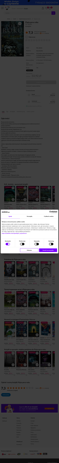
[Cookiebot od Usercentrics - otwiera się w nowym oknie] (50, 212)
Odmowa (29, 250)
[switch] (22, 244)
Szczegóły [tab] (29, 216)
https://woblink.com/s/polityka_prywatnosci (14, 233)
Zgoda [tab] (10, 216)
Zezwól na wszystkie (48, 250)
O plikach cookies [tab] (49, 216)
